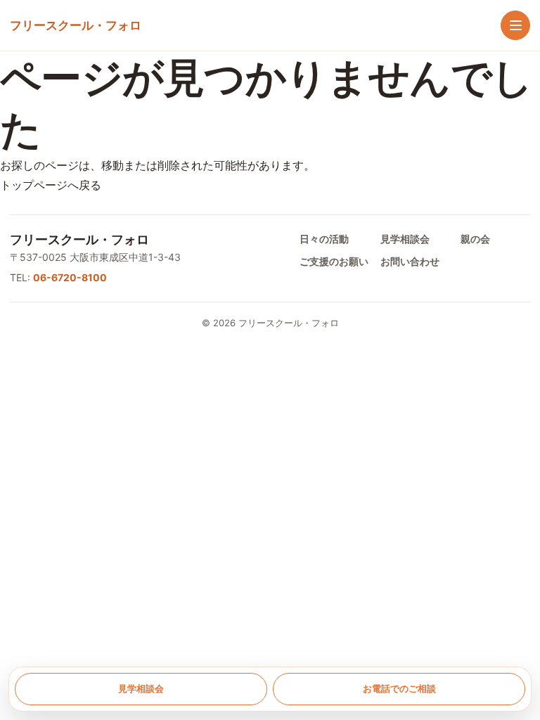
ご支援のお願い (334, 261)
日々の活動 (324, 239)
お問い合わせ (409, 261)
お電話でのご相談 (399, 688)
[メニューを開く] (515, 25)
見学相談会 (405, 239)
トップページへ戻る (50, 185)
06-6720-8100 (70, 277)
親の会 (475, 239)
